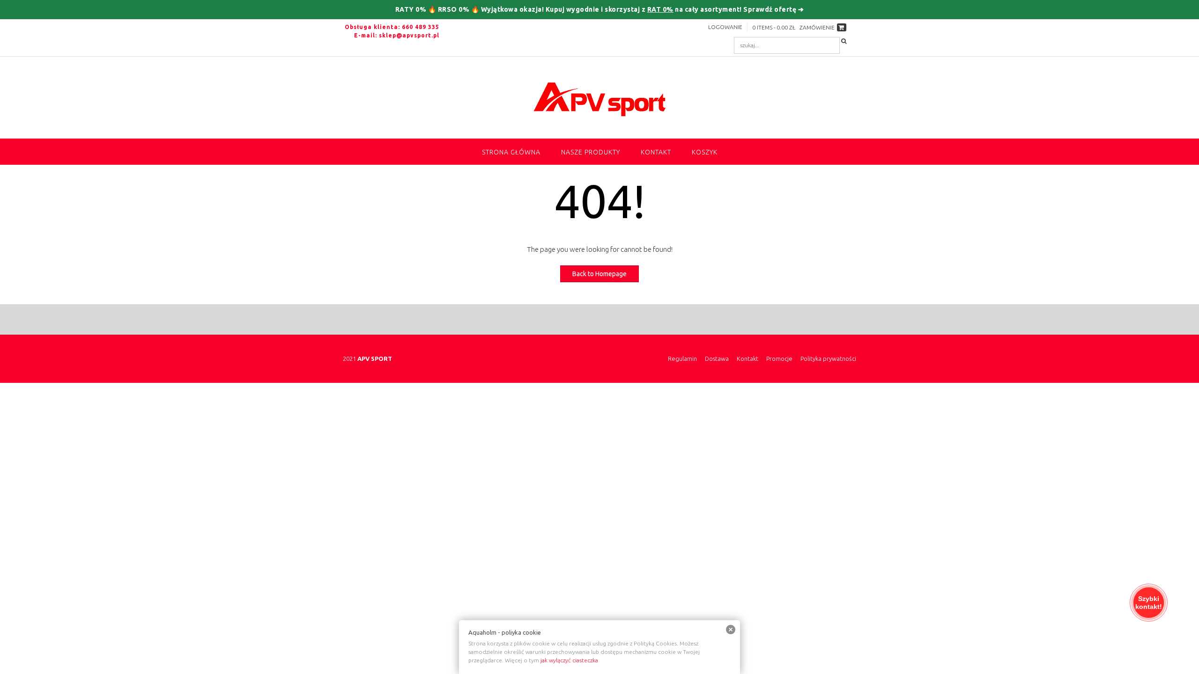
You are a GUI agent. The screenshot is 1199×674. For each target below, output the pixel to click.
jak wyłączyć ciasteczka (569, 660)
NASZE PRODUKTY (590, 152)
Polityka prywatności (828, 359)
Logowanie (725, 27)
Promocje (779, 359)
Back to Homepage (599, 274)
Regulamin (682, 359)
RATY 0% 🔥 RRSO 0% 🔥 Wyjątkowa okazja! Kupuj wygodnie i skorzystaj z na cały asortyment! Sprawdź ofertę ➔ (599, 9)
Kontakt (656, 152)
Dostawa (717, 359)
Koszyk (705, 152)
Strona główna (511, 152)
